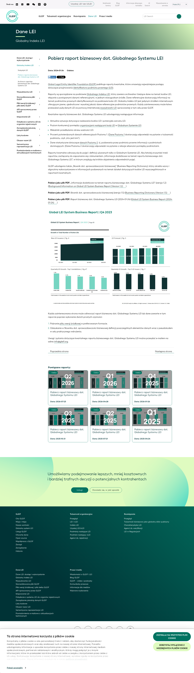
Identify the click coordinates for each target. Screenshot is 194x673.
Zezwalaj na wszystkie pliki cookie (172, 637)
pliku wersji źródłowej (70, 323)
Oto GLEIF (20, 518)
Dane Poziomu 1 (117, 134)
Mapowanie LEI (23, 117)
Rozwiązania (80, 16)
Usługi (80, 490)
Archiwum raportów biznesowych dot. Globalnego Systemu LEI (28, 84)
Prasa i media (105, 16)
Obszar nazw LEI (24, 140)
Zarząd (19, 544)
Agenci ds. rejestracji (79, 538)
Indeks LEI (74, 525)
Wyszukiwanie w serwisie (162, 4)
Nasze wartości (22, 525)
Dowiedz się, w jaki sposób (106, 490)
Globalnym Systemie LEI (129, 125)
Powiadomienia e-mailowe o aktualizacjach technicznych (29, 151)
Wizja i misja (21, 522)
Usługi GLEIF (21, 531)
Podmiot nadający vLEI (80, 535)
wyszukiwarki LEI (108, 107)
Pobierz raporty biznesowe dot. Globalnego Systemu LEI (28, 76)
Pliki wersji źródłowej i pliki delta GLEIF (26, 104)
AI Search (147, 4)
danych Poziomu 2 (89, 142)
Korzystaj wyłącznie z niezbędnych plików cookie (172, 647)
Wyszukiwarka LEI (24, 92)
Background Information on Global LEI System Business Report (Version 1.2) (86, 186)
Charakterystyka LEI (133, 525)
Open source (21, 538)
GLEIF (41, 16)
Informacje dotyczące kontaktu (134, 4)
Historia (19, 551)
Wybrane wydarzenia (79, 590)
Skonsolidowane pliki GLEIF (26, 98)
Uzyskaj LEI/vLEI (77, 528)
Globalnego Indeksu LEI (98, 94)
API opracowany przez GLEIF (27, 110)
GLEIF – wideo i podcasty (81, 581)
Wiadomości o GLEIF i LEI (81, 574)
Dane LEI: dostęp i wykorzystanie (25, 59)
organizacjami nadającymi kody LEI (97, 125)
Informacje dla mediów (80, 587)
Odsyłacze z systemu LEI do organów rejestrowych (29, 123)
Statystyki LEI (23, 70)
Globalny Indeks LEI (25, 65)
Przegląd (74, 518)
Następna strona (163, 351)
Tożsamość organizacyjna (59, 16)
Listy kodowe (22, 135)
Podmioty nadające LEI (80, 531)
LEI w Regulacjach (132, 531)
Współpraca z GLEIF (24, 541)
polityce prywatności (76, 659)
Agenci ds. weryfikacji (133, 528)
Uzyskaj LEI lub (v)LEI (81, 4)
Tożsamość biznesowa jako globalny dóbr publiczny (146, 522)
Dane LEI (92, 16)
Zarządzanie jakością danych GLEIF (26, 129)
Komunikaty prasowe (79, 584)
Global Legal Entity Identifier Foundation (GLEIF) (72, 84)
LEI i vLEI (74, 522)
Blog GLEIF (117, 4)
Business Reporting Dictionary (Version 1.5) (146, 192)
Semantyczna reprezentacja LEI (25, 145)
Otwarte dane (22, 535)
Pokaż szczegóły (15, 668)
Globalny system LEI (24, 528)
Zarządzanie (21, 548)
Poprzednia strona (59, 351)
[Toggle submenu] (39, 59)
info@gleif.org (61, 341)
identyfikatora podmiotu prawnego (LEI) (93, 87)
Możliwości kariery (107, 4)
